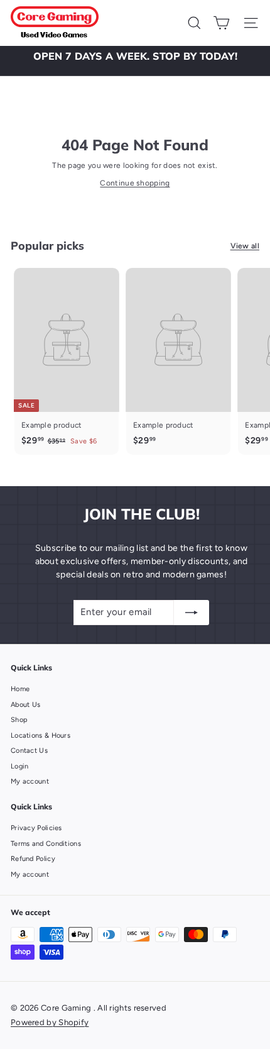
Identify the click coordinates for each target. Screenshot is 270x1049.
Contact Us (29, 751)
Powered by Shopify (50, 1022)
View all (244, 245)
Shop (19, 720)
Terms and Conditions (46, 844)
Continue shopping (135, 183)
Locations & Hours (40, 735)
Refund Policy (33, 859)
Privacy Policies (36, 828)
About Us (25, 705)
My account (30, 781)
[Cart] (221, 23)
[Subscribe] (191, 612)
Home (20, 689)
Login (20, 766)
